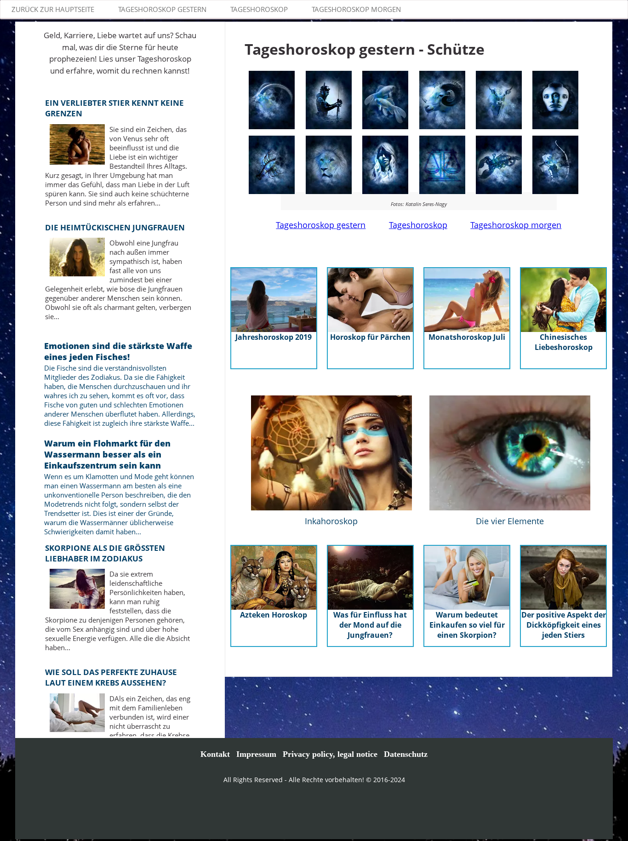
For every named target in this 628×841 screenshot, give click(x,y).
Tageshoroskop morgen (515, 224)
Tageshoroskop (418, 224)
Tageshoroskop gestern (320, 224)
